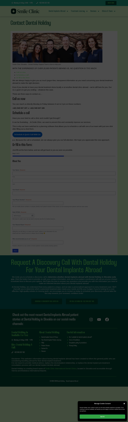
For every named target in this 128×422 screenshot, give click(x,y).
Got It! (102, 416)
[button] (124, 404)
